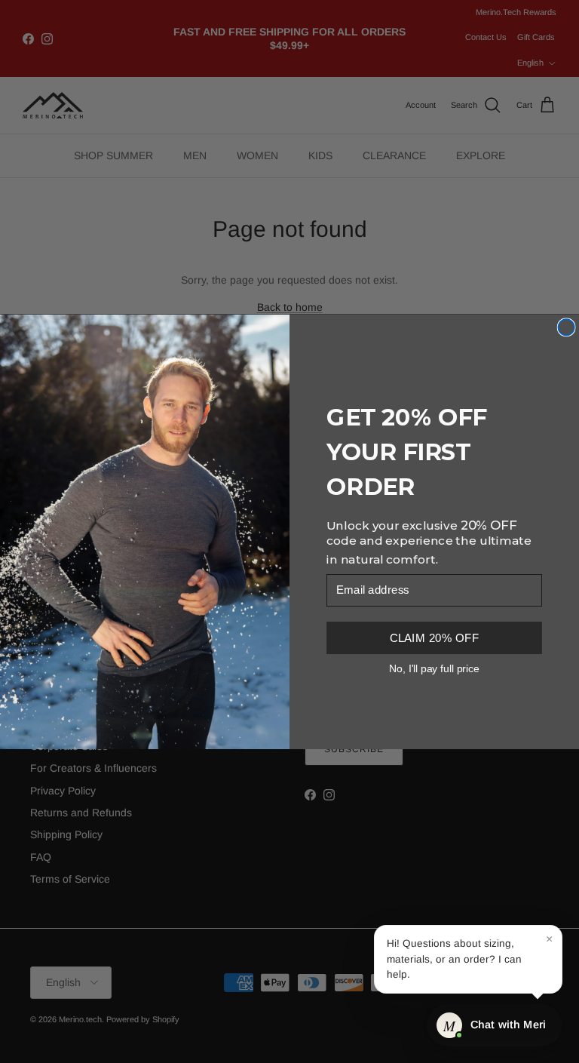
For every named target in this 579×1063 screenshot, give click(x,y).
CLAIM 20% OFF (434, 637)
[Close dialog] (566, 327)
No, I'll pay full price (434, 667)
